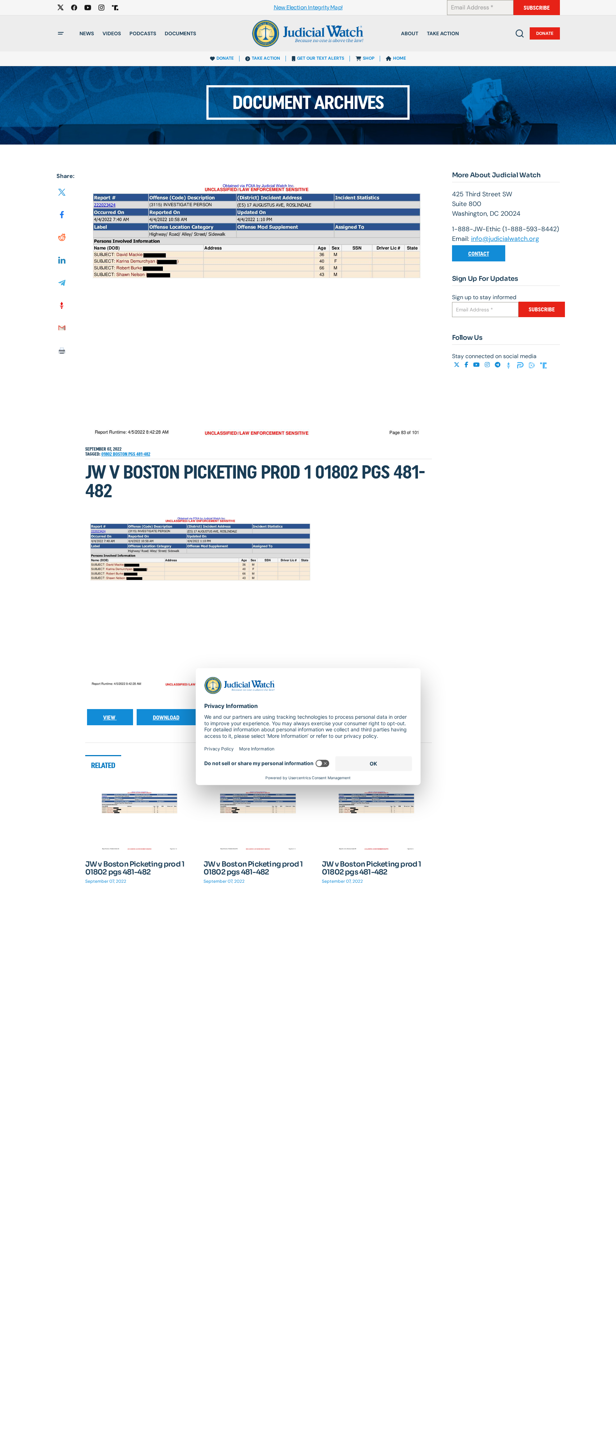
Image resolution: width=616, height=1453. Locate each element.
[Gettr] (509, 365)
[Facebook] (467, 365)
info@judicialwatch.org (505, 238)
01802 (107, 454)
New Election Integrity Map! (308, 8)
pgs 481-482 (139, 454)
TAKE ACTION (266, 58)
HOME (399, 58)
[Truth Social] (543, 365)
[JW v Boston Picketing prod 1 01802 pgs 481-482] (140, 821)
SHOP (368, 58)
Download (166, 717)
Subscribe (537, 7)
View (110, 717)
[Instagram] (488, 365)
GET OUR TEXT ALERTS (320, 58)
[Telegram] (498, 365)
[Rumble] (532, 365)
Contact (478, 253)
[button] (60, 33)
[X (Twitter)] (457, 365)
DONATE (225, 58)
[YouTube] (477, 365)
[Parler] (521, 365)
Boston (120, 454)
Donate (544, 33)
